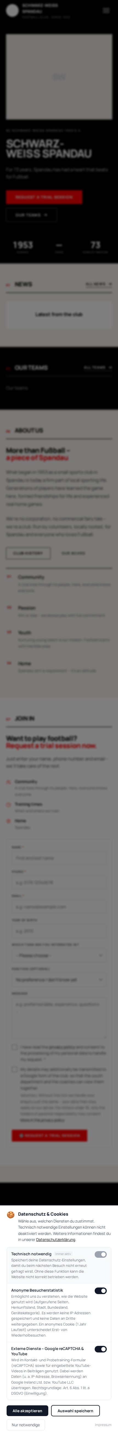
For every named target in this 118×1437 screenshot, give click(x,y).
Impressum (103, 1424)
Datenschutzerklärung (55, 1239)
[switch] (101, 1254)
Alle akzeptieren (27, 1410)
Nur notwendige (26, 1424)
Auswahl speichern (75, 1410)
